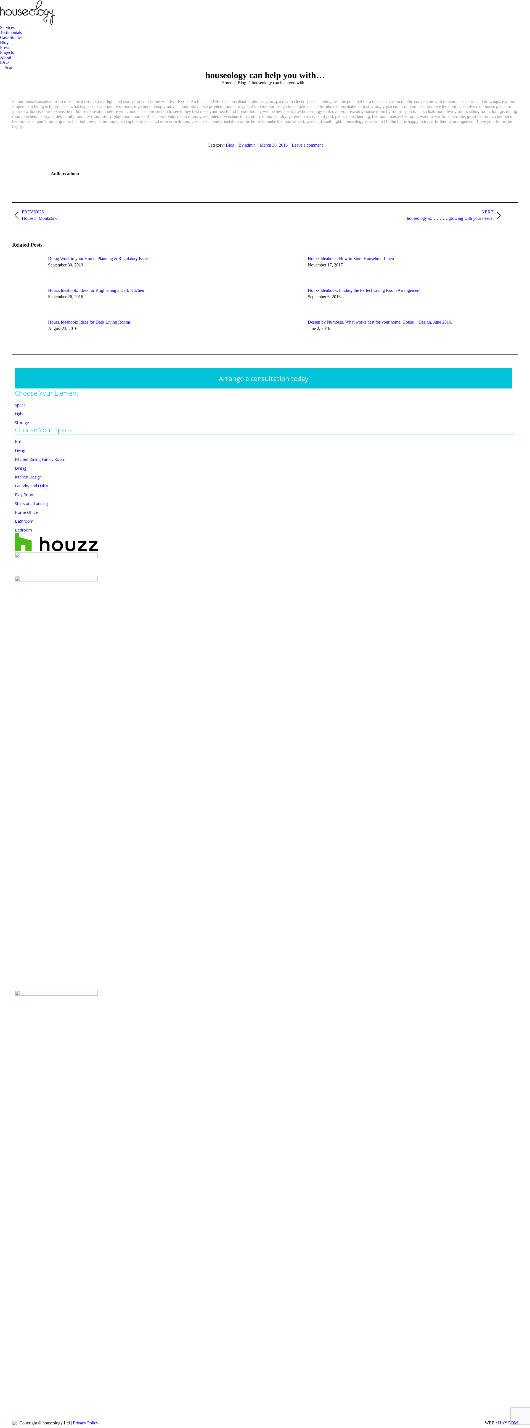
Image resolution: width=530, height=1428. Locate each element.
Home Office (26, 512)
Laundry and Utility (31, 485)
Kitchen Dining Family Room (40, 459)
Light (19, 413)
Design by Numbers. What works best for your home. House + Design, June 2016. (380, 322)
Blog (230, 145)
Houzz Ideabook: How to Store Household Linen (351, 258)
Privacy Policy (85, 1423)
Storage (22, 422)
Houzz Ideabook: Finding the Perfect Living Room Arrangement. (365, 290)
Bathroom (24, 521)
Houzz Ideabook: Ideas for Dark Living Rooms (89, 322)
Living (20, 450)
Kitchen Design (28, 477)
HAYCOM (508, 1423)
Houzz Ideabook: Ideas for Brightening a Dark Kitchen (96, 290)
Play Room (25, 494)
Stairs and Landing (31, 503)
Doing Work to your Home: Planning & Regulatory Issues (98, 258)
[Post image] (27, 269)
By (247, 145)
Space (20, 405)
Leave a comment (307, 145)
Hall (18, 441)
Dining (20, 468)
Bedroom (23, 530)
